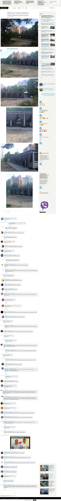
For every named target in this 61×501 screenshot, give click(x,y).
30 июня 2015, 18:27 (11, 407)
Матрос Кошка (5, 390)
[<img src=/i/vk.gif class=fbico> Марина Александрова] (2, 396)
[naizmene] (2, 409)
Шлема (5, 426)
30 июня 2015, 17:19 (11, 390)
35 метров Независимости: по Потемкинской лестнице (45, 44)
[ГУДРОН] (3, 269)
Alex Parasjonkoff (7, 416)
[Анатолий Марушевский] (4, 222)
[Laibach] (3, 339)
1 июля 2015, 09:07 (12, 466)
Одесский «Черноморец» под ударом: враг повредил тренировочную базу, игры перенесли (30, 2)
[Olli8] (1, 320)
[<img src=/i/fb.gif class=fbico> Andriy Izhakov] (2, 472)
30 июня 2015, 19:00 (14, 416)
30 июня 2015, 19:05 (10, 288)
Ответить (5, 220)
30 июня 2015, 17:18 (11, 385)
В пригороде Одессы (44, 48)
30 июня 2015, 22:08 (11, 456)
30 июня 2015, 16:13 (9, 335)
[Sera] (2, 463)
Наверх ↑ (15, 495)
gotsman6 (6, 325)
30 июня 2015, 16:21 (11, 227)
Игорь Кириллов (7, 452)
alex (4, 241)
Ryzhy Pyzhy (6, 466)
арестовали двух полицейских (47, 23)
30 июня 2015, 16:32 (11, 363)
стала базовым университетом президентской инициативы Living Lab (47, 69)
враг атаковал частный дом (45, 28)
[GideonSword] (2, 219)
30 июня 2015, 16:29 (8, 354)
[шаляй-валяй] (2, 265)
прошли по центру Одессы (45, 37)
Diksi (5, 330)
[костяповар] (2, 349)
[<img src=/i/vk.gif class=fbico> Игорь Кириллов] (2, 453)
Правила (12, 495)
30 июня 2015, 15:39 (11, 293)
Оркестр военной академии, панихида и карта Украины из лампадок (45, 64)
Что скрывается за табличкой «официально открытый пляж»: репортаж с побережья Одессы (49, 84)
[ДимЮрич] (2, 386)
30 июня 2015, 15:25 (9, 241)
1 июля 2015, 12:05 (9, 480)
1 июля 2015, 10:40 (11, 475)
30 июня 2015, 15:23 (20, 222)
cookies (32, 500)
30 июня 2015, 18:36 (8, 236)
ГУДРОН (6, 269)
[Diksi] (2, 332)
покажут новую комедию (48, 31)
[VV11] (2, 479)
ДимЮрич (5, 385)
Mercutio (6, 245)
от (45, 21)
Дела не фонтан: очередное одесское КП (47, 19)
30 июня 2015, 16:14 (9, 344)
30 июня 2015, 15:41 (14, 279)
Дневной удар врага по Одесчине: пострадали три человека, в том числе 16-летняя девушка (18, 2)
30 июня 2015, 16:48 (11, 368)
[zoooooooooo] (3, 259)
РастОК (5, 284)
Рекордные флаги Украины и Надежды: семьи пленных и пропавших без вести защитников (45, 35)
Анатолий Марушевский (12, 222)
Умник (6, 299)
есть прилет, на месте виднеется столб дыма (47, 75)
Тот (4, 236)
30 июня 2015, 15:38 (9, 284)
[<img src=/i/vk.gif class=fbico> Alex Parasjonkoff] (2, 418)
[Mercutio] (3, 247)
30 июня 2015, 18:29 (16, 305)
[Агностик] (2, 256)
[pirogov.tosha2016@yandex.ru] (5, 435)
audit (5, 250)
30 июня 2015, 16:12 (10, 330)
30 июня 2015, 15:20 (11, 218)
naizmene (5, 407)
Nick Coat (5, 421)
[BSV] (2, 233)
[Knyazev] (2, 404)
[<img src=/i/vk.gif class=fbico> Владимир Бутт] (3, 281)
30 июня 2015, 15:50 (8, 320)
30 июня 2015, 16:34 (13, 376)
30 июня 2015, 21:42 (12, 269)
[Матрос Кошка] (1, 390)
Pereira (5, 431)
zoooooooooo (8, 259)
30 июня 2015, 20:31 (10, 431)
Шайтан (6, 227)
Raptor (6, 288)
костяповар (7, 359)
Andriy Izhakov (7, 471)
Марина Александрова (7, 396)
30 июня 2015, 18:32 (15, 412)
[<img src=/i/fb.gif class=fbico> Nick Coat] (2, 422)
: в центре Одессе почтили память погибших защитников (45, 65)
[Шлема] (2, 426)
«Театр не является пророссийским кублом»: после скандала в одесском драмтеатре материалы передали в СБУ (48, 89)
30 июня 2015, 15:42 (10, 299)
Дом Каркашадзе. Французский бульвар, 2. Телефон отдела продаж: (54, 2)
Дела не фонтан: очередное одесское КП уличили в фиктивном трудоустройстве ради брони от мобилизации (52, 476)
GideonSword (6, 218)
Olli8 (4, 320)
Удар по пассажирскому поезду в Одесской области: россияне (45, 40)
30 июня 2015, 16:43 (10, 380)
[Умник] (3, 300)
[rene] (2, 274)
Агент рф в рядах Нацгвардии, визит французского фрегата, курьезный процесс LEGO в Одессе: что (47, 16)
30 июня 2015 (8, 11)
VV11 (4, 480)
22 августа (41, 61)
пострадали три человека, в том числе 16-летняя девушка (47, 72)
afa (3, 354)
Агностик (5, 368)
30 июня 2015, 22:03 (12, 316)
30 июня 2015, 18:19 (15, 396)
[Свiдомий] (2, 477)
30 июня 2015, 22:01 (14, 452)
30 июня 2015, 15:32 (14, 259)
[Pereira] (2, 430)
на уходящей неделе (48, 17)
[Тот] (2, 236)
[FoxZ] (2, 313)
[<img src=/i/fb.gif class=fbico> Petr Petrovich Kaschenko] (2, 413)
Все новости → (42, 77)
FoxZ (5, 311)
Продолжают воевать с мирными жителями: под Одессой (44, 27)
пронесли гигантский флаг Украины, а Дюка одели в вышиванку (45, 46)
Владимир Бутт (8, 279)
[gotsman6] (2, 325)
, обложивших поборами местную (47, 24)
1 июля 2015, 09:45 (12, 471)
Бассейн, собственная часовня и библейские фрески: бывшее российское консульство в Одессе (45, 56)
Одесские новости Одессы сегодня (10, 498)
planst (5, 335)
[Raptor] (3, 290)
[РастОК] (2, 285)
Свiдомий (5, 475)
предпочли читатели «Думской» (52, 470)
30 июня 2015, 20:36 (12, 245)
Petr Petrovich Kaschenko (9, 305)
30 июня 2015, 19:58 (10, 426)
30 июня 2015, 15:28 (9, 250)
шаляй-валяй (6, 264)
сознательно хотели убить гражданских (45, 41)
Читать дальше (42, 161)
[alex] (2, 242)
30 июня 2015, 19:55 (11, 421)
